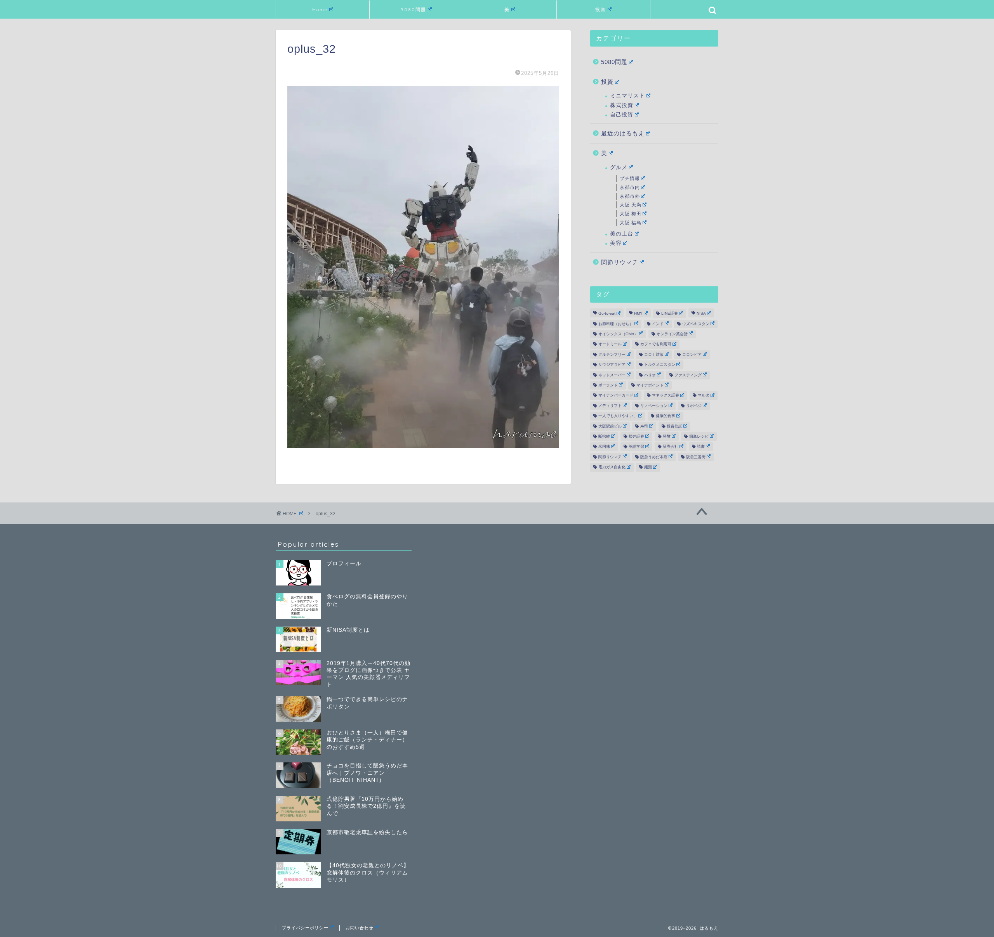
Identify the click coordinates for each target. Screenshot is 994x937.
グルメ (618, 167)
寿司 (644, 426)
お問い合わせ (360, 927)
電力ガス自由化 (612, 467)
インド (658, 324)
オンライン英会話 (672, 334)
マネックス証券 (665, 395)
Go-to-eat (606, 314)
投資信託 (674, 426)
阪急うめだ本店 (653, 457)
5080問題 (413, 9)
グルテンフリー (612, 354)
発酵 (667, 436)
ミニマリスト (627, 96)
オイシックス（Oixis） (618, 334)
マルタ (703, 395)
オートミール (610, 344)
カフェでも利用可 (655, 344)
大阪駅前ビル (610, 426)
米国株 (604, 447)
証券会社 (670, 447)
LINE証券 (669, 314)
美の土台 (621, 234)
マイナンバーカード (615, 395)
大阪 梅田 (630, 213)
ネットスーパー (612, 375)
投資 (600, 9)
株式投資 (621, 105)
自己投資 (621, 115)
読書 (701, 447)
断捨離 (604, 436)
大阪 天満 (630, 205)
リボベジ (694, 406)
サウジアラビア (612, 365)
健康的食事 (665, 416)
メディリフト (610, 406)
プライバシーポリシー (305, 927)
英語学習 (636, 447)
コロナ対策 (654, 354)
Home (320, 9)
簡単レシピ (699, 436)
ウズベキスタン (695, 324)
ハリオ (650, 375)
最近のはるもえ (623, 133)
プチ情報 (630, 178)
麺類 (648, 467)
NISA (701, 314)
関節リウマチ (619, 262)
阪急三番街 (696, 457)
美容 (616, 243)
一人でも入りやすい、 (617, 416)
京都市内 (630, 187)
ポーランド (608, 385)
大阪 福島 (630, 222)
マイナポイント (650, 385)
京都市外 (630, 196)
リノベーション (653, 406)
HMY (638, 314)
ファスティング (688, 375)
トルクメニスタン (659, 365)
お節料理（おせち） (615, 324)
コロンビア (692, 354)
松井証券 (636, 436)
